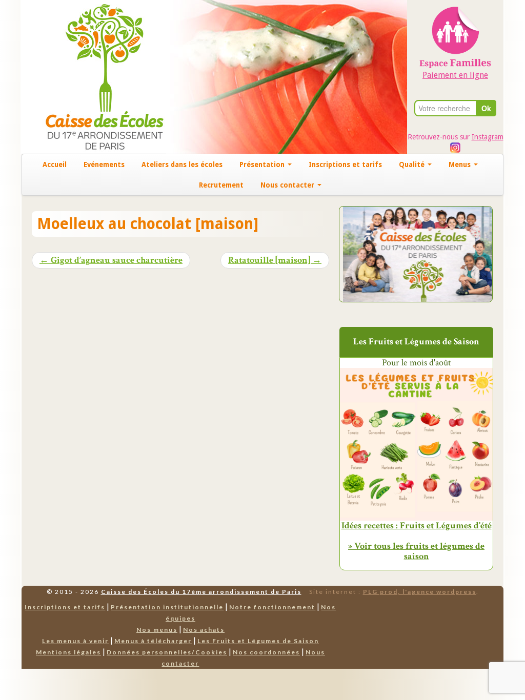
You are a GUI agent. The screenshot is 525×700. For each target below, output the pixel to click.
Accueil (55, 164)
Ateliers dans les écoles (182, 164)
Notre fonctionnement (272, 607)
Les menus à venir (75, 641)
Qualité (413, 164)
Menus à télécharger (153, 641)
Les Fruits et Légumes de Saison (258, 641)
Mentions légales (68, 652)
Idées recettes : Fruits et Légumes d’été (416, 526)
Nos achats (204, 629)
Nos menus (156, 629)
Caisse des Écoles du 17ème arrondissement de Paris (201, 591)
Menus (461, 164)
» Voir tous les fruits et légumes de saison (416, 551)
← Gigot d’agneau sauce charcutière (111, 260)
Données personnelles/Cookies (167, 652)
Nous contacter (288, 185)
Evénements (104, 164)
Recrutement (221, 185)
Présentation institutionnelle (167, 607)
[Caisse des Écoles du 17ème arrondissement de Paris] (94, 76)
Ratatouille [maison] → (274, 260)
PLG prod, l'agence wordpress (419, 591)
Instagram (487, 137)
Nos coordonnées (266, 652)
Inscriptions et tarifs (345, 164)
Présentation (263, 164)
